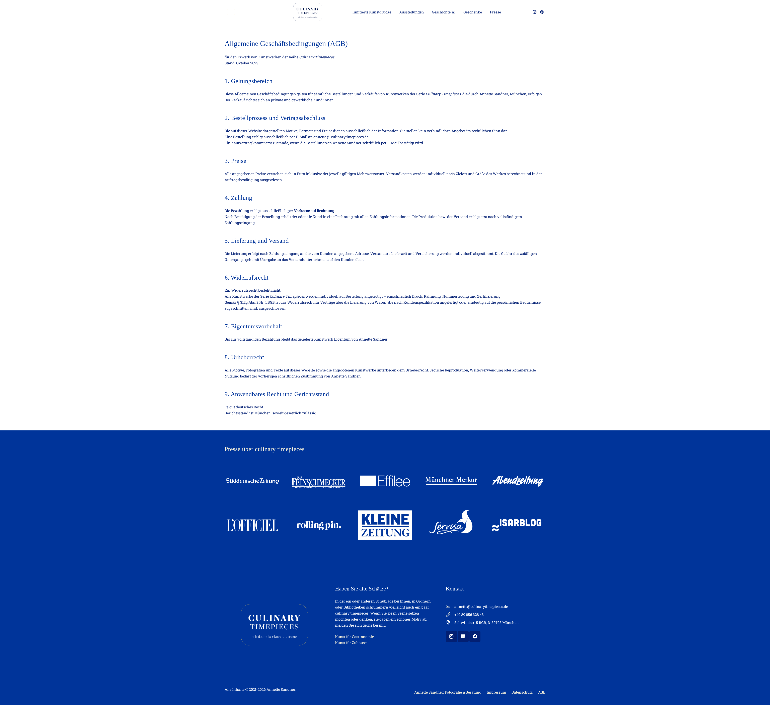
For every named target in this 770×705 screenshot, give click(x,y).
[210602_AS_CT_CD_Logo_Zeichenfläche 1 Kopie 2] (307, 12)
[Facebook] (541, 12)
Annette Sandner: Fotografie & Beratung (447, 692)
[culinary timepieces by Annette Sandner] (231, 12)
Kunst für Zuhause (351, 642)
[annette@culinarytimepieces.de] (450, 606)
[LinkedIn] (463, 636)
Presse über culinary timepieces (264, 449)
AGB (541, 692)
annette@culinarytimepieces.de (481, 606)
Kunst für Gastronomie (354, 636)
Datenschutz (522, 692)
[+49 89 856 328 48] (450, 614)
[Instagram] (534, 12)
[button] (394, 12)
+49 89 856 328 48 (469, 614)
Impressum (496, 692)
